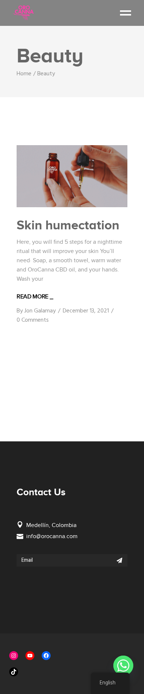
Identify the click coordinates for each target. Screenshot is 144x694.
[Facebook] (46, 655)
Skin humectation (68, 225)
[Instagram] (13, 655)
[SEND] (119, 560)
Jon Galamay (40, 311)
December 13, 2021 (86, 311)
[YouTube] (29, 655)
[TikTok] (13, 671)
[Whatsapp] (123, 666)
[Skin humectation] (72, 176)
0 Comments (33, 320)
